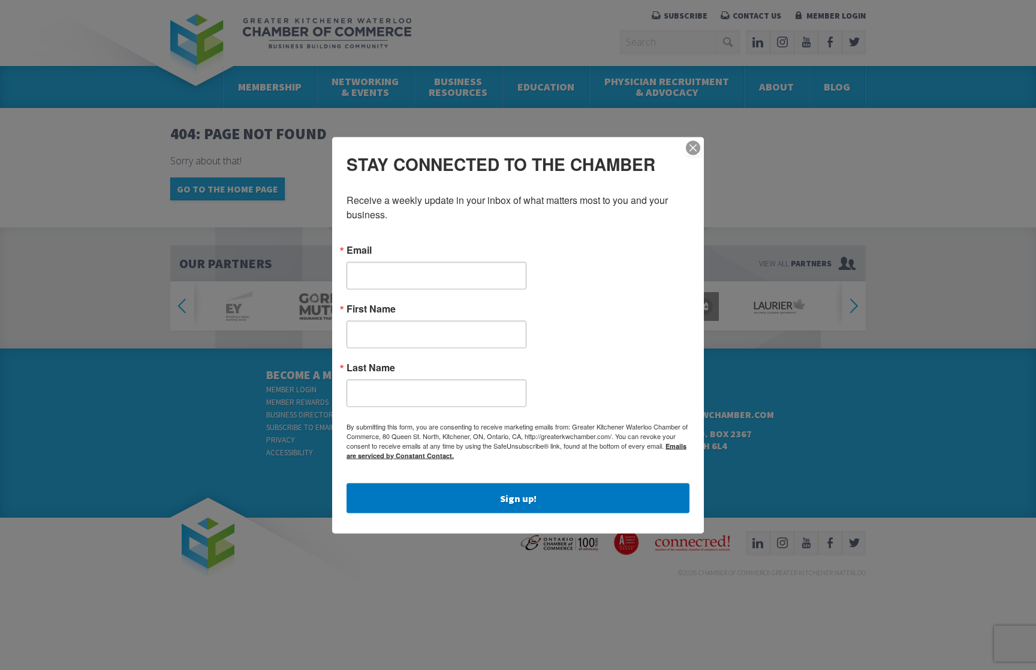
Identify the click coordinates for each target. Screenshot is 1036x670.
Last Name (371, 367)
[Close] (693, 147)
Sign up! (518, 498)
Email (359, 249)
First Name (371, 308)
